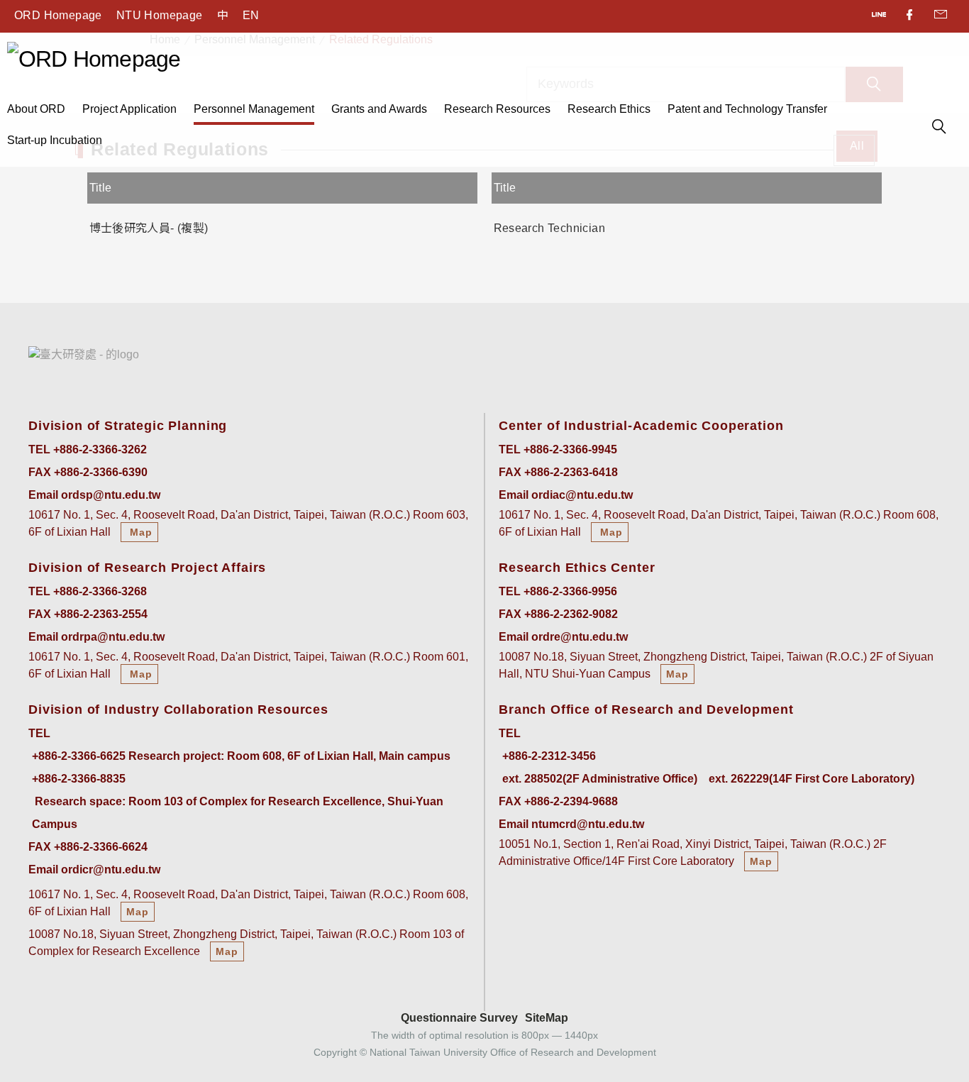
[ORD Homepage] (93, 58)
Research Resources (497, 109)
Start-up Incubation (54, 140)
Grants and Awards (379, 109)
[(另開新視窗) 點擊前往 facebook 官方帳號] (910, 16)
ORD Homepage (58, 15)
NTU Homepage (159, 15)
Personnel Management (254, 109)
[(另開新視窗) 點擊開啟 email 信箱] (941, 16)
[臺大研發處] (83, 354)
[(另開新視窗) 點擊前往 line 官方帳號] (880, 16)
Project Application (129, 109)
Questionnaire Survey (459, 1018)
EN (251, 15)
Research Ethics (608, 109)
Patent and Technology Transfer (747, 109)
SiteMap (546, 1018)
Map (139, 532)
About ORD (36, 109)
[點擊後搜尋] (939, 128)
